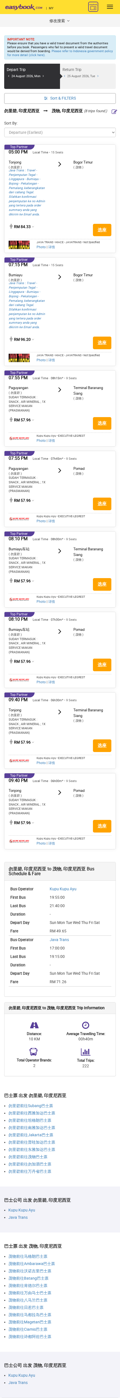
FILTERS (63, 98)
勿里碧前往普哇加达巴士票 (31, 1142)
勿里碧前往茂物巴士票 (27, 1157)
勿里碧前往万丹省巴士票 (29, 1171)
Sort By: (11, 123)
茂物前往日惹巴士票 (26, 1307)
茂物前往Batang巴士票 (28, 1278)
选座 (102, 230)
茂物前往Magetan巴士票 (29, 1322)
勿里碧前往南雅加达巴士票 (31, 1127)
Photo (41, 247)
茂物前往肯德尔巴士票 (27, 1285)
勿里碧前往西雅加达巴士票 (31, 1113)
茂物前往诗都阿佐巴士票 (29, 1336)
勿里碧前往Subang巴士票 (30, 1105)
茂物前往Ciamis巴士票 (27, 1329)
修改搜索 (57, 21)
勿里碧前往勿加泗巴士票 (29, 1164)
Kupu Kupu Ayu (63, 889)
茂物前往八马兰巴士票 (27, 1300)
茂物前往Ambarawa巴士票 (31, 1263)
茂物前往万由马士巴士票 (29, 1293)
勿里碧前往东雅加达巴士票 (31, 1149)
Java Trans (59, 939)
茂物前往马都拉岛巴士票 (29, 1314)
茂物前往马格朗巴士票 (27, 1256)
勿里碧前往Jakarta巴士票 (30, 1135)
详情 (51, 247)
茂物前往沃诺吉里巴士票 (29, 1271)
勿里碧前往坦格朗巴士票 (29, 1120)
